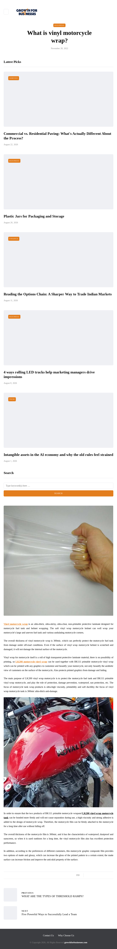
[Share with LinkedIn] (100, 875)
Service (13, 78)
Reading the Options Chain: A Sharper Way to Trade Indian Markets (58, 294)
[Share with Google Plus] (96, 875)
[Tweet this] (92, 875)
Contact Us (48, 935)
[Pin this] (104, 875)
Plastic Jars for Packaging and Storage (34, 216)
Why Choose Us (66, 935)
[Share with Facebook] (88, 875)
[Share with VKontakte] (108, 875)
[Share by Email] (111, 875)
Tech (12, 399)
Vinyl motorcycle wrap (16, 624)
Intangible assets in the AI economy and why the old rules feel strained (58, 455)
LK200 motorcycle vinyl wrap (31, 661)
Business (59, 25)
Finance (13, 239)
